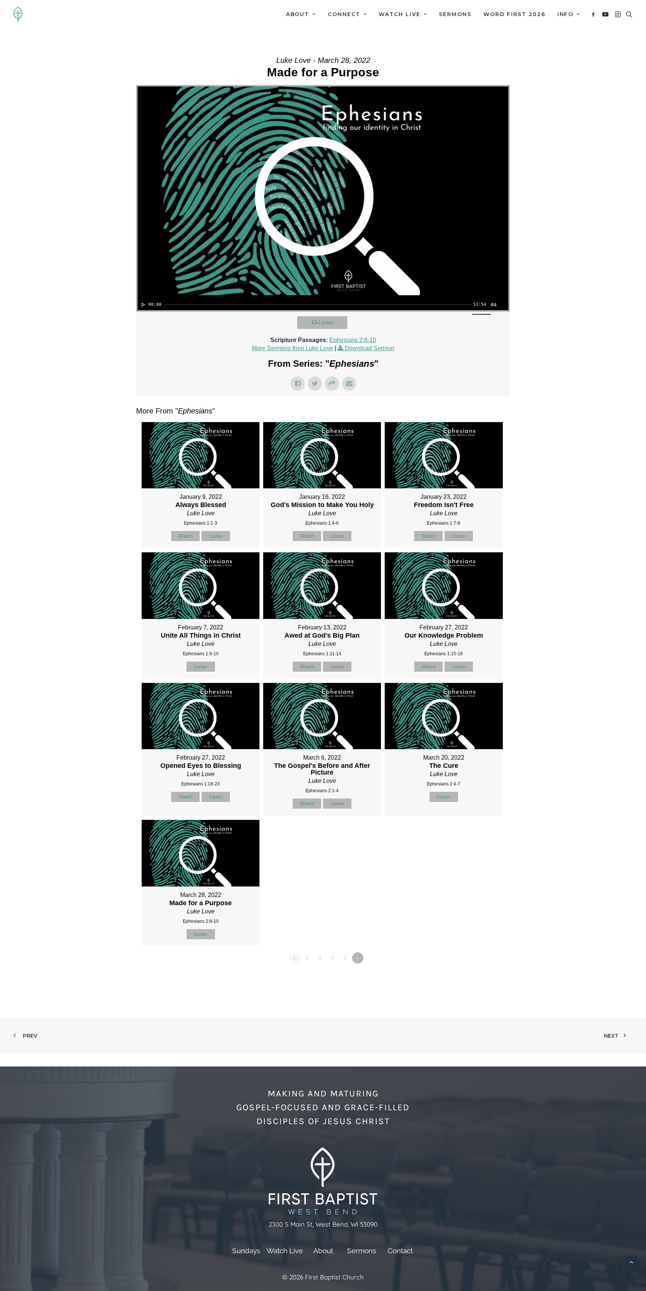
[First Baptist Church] (17, 14)
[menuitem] (301, 14)
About (298, 14)
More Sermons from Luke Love (292, 348)
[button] (594, 14)
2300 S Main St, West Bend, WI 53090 (323, 1224)
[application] (323, 302)
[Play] (142, 305)
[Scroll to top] (631, 1261)
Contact (400, 1250)
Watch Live (400, 14)
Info (565, 14)
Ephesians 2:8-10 (352, 340)
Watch (186, 536)
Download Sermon (369, 348)
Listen (326, 322)
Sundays (246, 1250)
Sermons (455, 14)
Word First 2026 (514, 14)
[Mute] (493, 305)
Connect (344, 14)
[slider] (317, 304)
